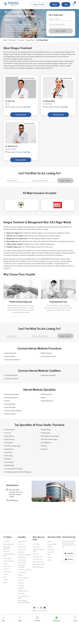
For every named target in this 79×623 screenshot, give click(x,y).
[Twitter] (37, 608)
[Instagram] (41, 608)
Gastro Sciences (9, 439)
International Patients (8, 561)
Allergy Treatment (10, 356)
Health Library (36, 544)
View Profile (26, 107)
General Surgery (46, 429)
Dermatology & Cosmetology (50, 436)
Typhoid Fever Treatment (12, 359)
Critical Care (8, 452)
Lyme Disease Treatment (48, 356)
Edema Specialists (10, 414)
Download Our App (68, 537)
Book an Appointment (8, 544)
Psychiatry (44, 449)
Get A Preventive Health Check (9, 555)
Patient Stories (7, 566)
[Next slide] (75, 298)
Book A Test (6, 551)
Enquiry (49, 560)
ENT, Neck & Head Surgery (49, 439)
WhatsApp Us (56, 620)
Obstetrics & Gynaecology (13, 446)
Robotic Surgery (7, 558)
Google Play (70, 553)
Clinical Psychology (23, 578)
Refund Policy (51, 549)
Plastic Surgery (45, 433)
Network (5, 564)
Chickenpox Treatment (11, 378)
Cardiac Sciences (10, 429)
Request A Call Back (39, 4)
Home (5, 40)
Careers (49, 557)
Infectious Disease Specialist (13, 410)
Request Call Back (61, 31)
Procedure (21, 40)
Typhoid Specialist (10, 407)
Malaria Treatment (46, 353)
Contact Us (6, 569)
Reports (54, 4)
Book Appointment (20, 114)
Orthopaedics (9, 442)
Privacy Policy (51, 552)
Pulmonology (9, 455)
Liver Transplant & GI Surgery (13, 468)
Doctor (5, 577)
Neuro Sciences (9, 436)
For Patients (7, 537)
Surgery (5, 582)
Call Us (75, 620)
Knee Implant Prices (38, 556)
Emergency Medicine (23, 591)
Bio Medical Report (37, 559)
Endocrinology (9, 462)
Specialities (22, 537)
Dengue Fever (30, 40)
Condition (5, 579)
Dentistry (44, 446)
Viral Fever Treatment (11, 375)
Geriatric (7, 401)
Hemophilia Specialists (11, 397)
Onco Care (8, 433)
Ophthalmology (9, 465)
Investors (50, 547)
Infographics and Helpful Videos (39, 550)
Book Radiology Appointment (7, 548)
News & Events (36, 547)
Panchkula (12, 40)
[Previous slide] (4, 298)
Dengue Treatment (10, 353)
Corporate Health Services (39, 564)
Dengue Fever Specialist (12, 394)
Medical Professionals (38, 567)
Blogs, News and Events (38, 538)
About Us (50, 541)
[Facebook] (34, 608)
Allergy (43, 397)
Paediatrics (8, 459)
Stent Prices (36, 554)
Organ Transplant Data (38, 562)
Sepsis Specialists (10, 404)
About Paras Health (54, 537)
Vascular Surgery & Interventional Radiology (18, 472)
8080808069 (13, 500)
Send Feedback (7, 571)
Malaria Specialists (46, 394)
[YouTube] (44, 608)
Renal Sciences (9, 449)
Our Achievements (52, 544)
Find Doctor (6, 541)
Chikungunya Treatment (48, 375)
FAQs (49, 555)
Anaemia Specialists (47, 401)
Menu (3, 620)
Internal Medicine (46, 442)
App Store (70, 559)
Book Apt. (37, 620)
